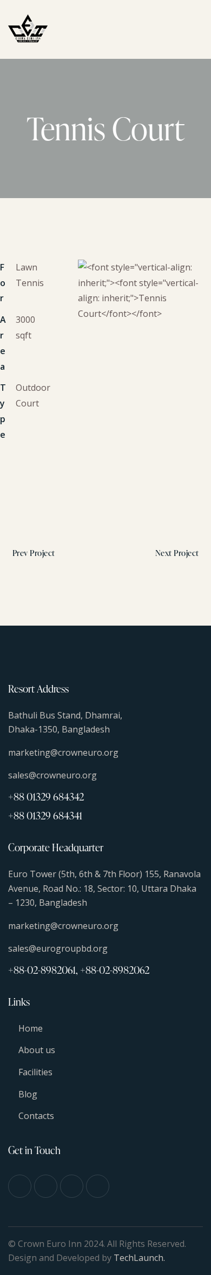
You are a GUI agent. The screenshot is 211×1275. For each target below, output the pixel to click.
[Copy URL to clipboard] (29, 491)
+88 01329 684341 (45, 815)
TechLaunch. (139, 1258)
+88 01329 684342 (46, 796)
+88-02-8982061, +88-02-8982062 (78, 970)
